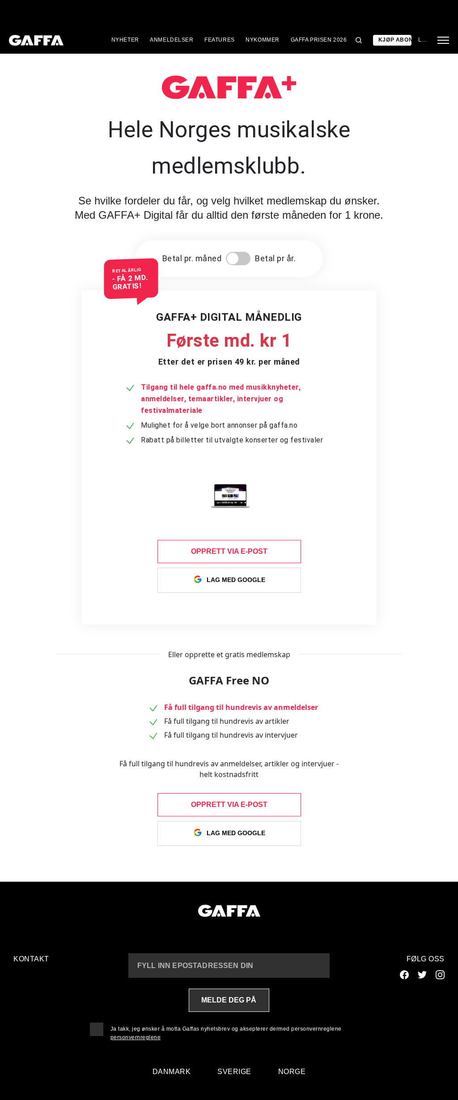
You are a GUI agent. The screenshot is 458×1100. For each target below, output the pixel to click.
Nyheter (125, 39)
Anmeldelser (171, 39)
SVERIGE (234, 1071)
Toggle (238, 258)
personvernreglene (135, 1037)
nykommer (263, 39)
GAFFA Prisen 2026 (319, 39)
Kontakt (31, 959)
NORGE (292, 1071)
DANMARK (172, 1071)
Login (422, 39)
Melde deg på (228, 1000)
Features (219, 39)
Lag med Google (236, 579)
